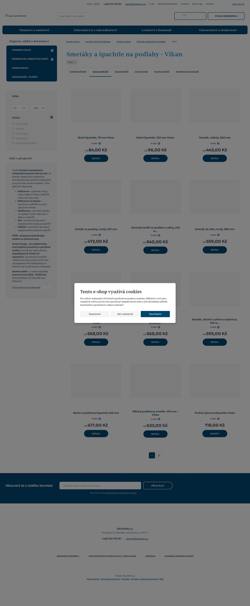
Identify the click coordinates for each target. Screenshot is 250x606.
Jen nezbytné (125, 314)
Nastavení (95, 314)
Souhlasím (155, 314)
